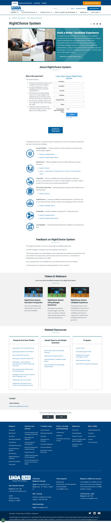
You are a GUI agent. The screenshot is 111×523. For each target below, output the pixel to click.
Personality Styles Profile (83, 352)
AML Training (37, 494)
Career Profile (80, 348)
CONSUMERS (37, 3)
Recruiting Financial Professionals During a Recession (23, 370)
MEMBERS (14, 3)
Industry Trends (77, 436)
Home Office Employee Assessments (87, 364)
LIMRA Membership (94, 430)
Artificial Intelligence (46, 444)
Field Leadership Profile (83, 360)
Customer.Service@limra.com (17, 491)
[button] (33, 292)
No (61, 417)
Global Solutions (30, 452)
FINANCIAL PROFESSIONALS (25, 3)
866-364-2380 (43, 499)
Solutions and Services (19, 18)
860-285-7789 (17, 489)
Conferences (60, 432)
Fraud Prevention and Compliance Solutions (31, 433)
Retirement (12, 433)
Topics (72, 8)
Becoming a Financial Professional (23, 358)
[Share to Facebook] (94, 24)
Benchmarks (12, 453)
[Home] (9, 18)
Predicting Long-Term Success (22, 380)
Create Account (81, 8)
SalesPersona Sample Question (53, 356)
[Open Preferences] (3, 520)
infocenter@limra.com (43, 484)
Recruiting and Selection (34, 18)
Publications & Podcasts (44, 440)
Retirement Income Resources (46, 451)
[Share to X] (91, 24)
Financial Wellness (46, 447)
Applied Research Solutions (14, 457)
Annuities (12, 436)
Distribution (12, 442)
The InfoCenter (92, 442)
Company (91, 433)
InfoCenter (12, 464)
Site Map (12, 513)
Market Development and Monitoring (31, 448)
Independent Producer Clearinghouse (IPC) (83, 356)
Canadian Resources (15, 445)
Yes (48, 417)
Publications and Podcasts (77, 445)
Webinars (59, 435)
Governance (91, 436)
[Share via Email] (100, 24)
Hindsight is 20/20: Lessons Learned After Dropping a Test (23, 375)
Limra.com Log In (94, 8)
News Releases (76, 433)
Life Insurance (44, 430)
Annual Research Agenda (14, 449)
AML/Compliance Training (92, 3)
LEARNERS (44, 3)
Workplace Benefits (15, 439)
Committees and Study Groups (63, 439)
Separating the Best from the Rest (23, 352)
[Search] (68, 8)
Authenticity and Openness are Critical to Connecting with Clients (23, 384)
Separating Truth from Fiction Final (23, 348)
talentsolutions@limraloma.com (18, 406)
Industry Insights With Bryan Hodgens (79, 440)
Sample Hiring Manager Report (48, 157)
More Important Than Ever (21, 355)
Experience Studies (14, 461)
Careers (90, 439)
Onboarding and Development (30, 443)
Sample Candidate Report (47, 154)
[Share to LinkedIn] (97, 24)
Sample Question (44, 168)
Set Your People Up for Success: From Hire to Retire (32, 462)
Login (92, 494)
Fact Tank (75, 430)
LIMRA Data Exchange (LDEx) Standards (31, 456)
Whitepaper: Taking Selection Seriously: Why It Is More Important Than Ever (23, 364)
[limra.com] (17, 8)
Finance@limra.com (42, 507)
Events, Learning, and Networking (62, 427)
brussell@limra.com (62, 489)
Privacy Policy (20, 513)
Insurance (12, 430)
